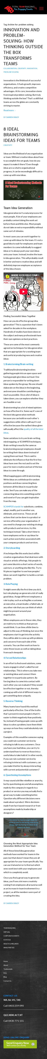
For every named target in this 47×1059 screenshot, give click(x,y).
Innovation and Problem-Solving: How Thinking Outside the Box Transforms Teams (23, 46)
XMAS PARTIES (8, 948)
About (5, 965)
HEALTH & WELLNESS (11, 944)
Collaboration (10, 68)
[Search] (34, 8)
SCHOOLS (7, 940)
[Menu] (40, 8)
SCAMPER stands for (13, 506)
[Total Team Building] (19, 8)
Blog (5, 977)
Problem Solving (11, 72)
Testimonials (7, 969)
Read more (8, 110)
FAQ (5, 973)
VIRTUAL (6, 932)
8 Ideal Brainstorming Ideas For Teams (21, 134)
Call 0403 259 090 (13, 1005)
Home (5, 961)
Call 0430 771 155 (13, 1020)
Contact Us (7, 981)
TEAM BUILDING (9, 928)
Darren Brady (12, 117)
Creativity (22, 68)
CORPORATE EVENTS (11, 936)
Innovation (32, 68)
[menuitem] (34, 8)
